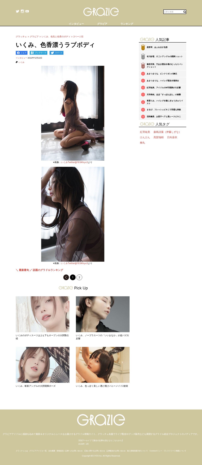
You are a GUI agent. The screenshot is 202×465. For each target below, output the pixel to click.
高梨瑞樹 (159, 137)
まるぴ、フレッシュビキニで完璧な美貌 (164, 109)
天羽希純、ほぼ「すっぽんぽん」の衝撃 (164, 94)
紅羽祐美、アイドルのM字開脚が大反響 (164, 87)
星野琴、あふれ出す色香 (157, 47)
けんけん (145, 137)
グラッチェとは (22, 451)
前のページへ (66, 277)
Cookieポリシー (155, 451)
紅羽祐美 (145, 131)
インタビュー (21, 58)
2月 (87, 444)
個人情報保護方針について (137, 451)
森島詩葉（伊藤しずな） (167, 131)
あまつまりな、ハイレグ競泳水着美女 (163, 80)
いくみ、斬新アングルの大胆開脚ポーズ (36, 386)
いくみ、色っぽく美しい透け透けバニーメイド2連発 (102, 386)
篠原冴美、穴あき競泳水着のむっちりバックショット (165, 65)
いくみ (21, 62)
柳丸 (142, 142)
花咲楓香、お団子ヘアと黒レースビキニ (164, 116)
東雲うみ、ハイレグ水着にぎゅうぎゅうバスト (165, 102)
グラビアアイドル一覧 (38, 451)
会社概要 (51, 451)
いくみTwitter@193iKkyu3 (74, 162)
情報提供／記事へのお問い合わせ (70, 451)
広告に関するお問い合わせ (94, 451)
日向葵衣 (172, 137)
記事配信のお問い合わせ (116, 451)
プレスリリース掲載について (175, 451)
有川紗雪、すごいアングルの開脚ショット (165, 56)
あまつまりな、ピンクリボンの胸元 (162, 73)
